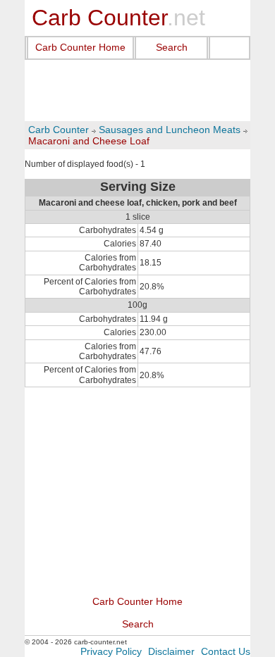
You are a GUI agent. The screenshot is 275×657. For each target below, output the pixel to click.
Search (172, 47)
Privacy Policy (111, 651)
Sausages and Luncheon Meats (169, 129)
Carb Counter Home (80, 47)
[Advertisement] (137, 90)
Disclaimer (171, 651)
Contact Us (225, 651)
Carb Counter (58, 129)
